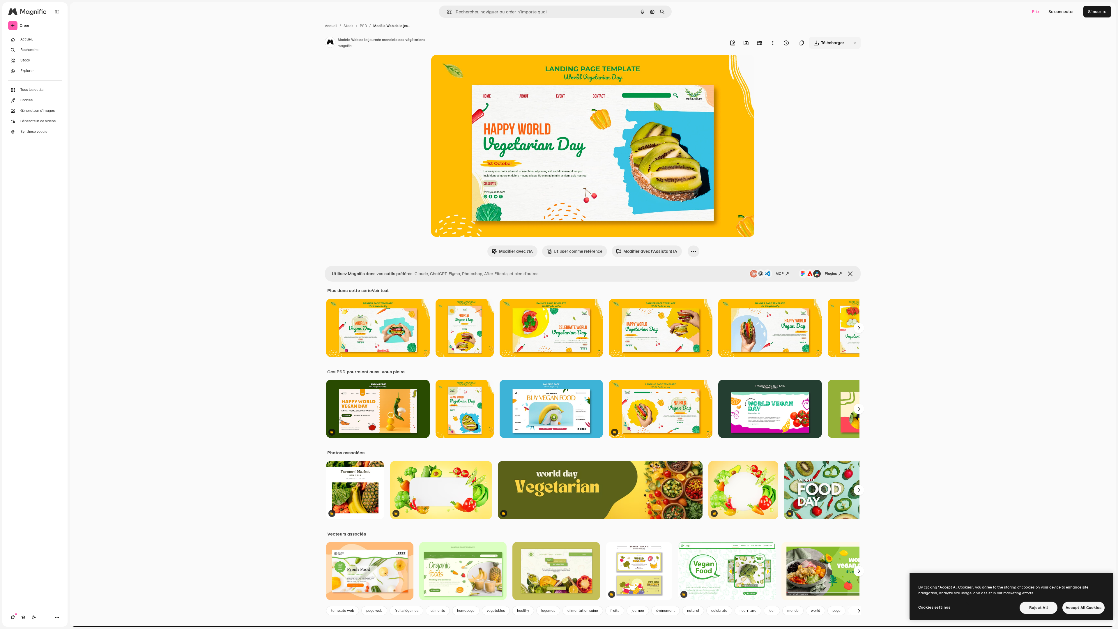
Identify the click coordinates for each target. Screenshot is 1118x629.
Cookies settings (934, 607)
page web (374, 610)
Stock (348, 26)
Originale (469, 66)
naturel (693, 610)
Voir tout (380, 290)
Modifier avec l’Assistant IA (650, 251)
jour (772, 610)
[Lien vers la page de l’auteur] (330, 43)
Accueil (331, 26)
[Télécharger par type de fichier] (855, 43)
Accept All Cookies (1083, 607)
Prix (1036, 11)
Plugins (831, 273)
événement (665, 610)
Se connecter (1061, 11)
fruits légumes (406, 610)
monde (793, 610)
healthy (523, 610)
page (836, 610)
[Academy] (23, 617)
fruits (614, 610)
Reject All (1038, 607)
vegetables (496, 610)
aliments (438, 610)
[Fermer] (850, 273)
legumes (548, 610)
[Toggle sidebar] (57, 11)
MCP (780, 273)
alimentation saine (582, 610)
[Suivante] (859, 328)
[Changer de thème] (33, 617)
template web (342, 610)
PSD (363, 26)
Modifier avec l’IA (516, 251)
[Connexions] (12, 617)
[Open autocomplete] (447, 12)
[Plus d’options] (773, 43)
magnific (345, 46)
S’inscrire (1097, 11)
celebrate (719, 610)
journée (637, 610)
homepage (466, 610)
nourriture (748, 610)
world (815, 610)
